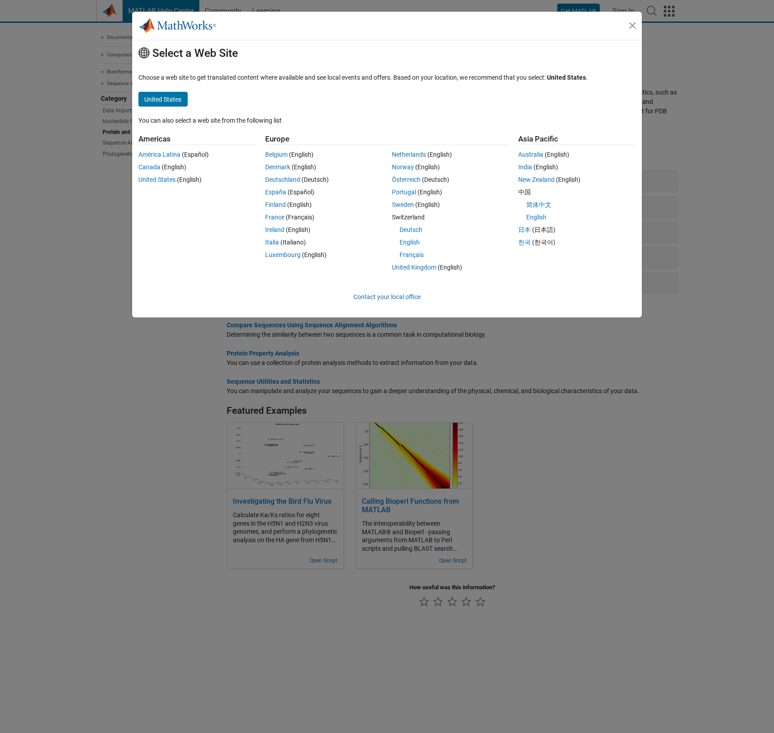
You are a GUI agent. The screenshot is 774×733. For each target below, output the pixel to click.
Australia (530, 154)
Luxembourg (283, 254)
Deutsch (411, 229)
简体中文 (538, 204)
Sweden (403, 204)
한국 (524, 242)
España (275, 192)
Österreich (406, 179)
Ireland (274, 229)
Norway (403, 167)
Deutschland (282, 179)
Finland (275, 204)
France (274, 217)
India (525, 167)
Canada (149, 167)
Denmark (277, 167)
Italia (272, 242)
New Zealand (536, 179)
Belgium (276, 154)
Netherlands (409, 154)
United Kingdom (414, 267)
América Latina (159, 154)
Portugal (404, 192)
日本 (524, 229)
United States (157, 179)
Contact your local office (387, 296)
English (410, 242)
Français (412, 254)
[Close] (632, 25)
